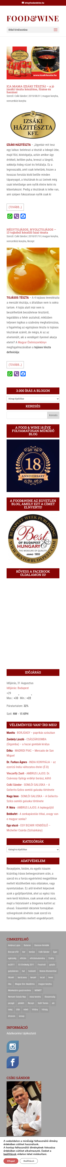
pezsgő (11, 1003)
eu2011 (11, 964)
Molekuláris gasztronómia (19, 990)
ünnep (21, 1016)
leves (50, 977)
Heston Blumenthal (47, 971)
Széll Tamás (43, 1003)
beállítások (9, 1154)
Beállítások (28, 1161)
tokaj (10, 1009)
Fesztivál (42, 964)
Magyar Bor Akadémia (25, 984)
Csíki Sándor (20, 95)
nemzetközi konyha (16, 100)
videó (25, 1009)
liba (9, 984)
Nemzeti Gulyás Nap (17, 997)
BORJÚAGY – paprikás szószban (36, 732)
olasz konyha (35, 997)
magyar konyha (50, 95)
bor (23, 952)
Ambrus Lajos (14, 945)
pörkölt (21, 1003)
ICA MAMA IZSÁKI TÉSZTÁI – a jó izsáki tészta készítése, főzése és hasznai (30, 89)
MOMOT (38, 990)
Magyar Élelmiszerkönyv (32, 342)
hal (23, 971)
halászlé (32, 971)
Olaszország (50, 997)
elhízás (23, 958)
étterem (11, 1016)
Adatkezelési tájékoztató (21, 1033)
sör (53, 1003)
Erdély (51, 958)
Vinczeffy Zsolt (15, 773)
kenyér (33, 977)
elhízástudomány (37, 958)
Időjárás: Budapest (18, 688)
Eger (55, 952)
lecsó (42, 977)
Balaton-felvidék (41, 945)
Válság (45, 1009)
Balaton (27, 945)
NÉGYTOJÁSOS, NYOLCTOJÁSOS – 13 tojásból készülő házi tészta (31, 230)
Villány (35, 1009)
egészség (12, 958)
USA (18, 1009)
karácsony (22, 977)
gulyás (52, 964)
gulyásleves (13, 971)
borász (32, 952)
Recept (30, 241)
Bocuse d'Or (13, 952)
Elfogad (11, 1161)
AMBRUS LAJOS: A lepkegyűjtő (35, 807)
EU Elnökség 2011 (26, 964)
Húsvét (11, 977)
